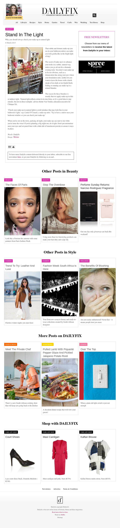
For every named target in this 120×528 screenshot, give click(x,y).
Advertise (56, 489)
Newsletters (46, 489)
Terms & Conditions (70, 489)
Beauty (9, 29)
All (17, 22)
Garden (54, 22)
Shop (102, 22)
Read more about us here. (60, 512)
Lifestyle (24, 22)
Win (76, 22)
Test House (94, 22)
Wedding (83, 22)
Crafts (69, 22)
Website (16, 137)
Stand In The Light (24, 34)
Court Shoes (12, 436)
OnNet (63, 515)
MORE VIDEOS (105, 71)
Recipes (32, 22)
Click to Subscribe (14, 18)
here (19, 157)
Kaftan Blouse (88, 436)
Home (47, 22)
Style (40, 22)
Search (94, 15)
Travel (62, 22)
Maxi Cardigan (51, 436)
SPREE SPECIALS (87, 71)
